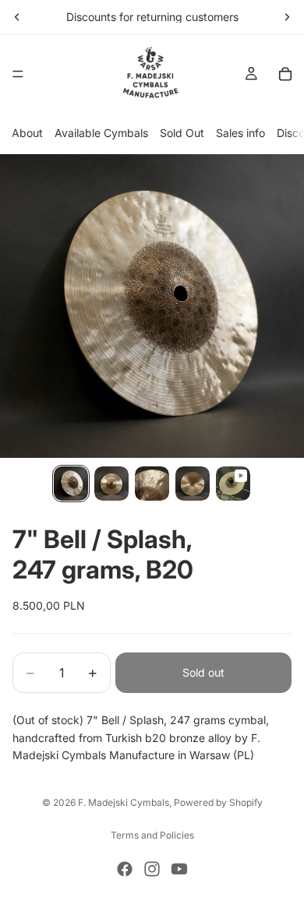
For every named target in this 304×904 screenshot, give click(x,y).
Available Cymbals (101, 132)
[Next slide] (287, 17)
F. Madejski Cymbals (123, 802)
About (27, 132)
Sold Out (182, 132)
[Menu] (18, 74)
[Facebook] (124, 869)
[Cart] (285, 74)
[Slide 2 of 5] (111, 483)
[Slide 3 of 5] (152, 483)
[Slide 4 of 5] (192, 483)
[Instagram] (152, 869)
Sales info (240, 132)
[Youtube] (179, 869)
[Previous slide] (17, 17)
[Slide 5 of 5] (233, 483)
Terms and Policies (152, 835)
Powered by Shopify (218, 802)
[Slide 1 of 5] (71, 483)
